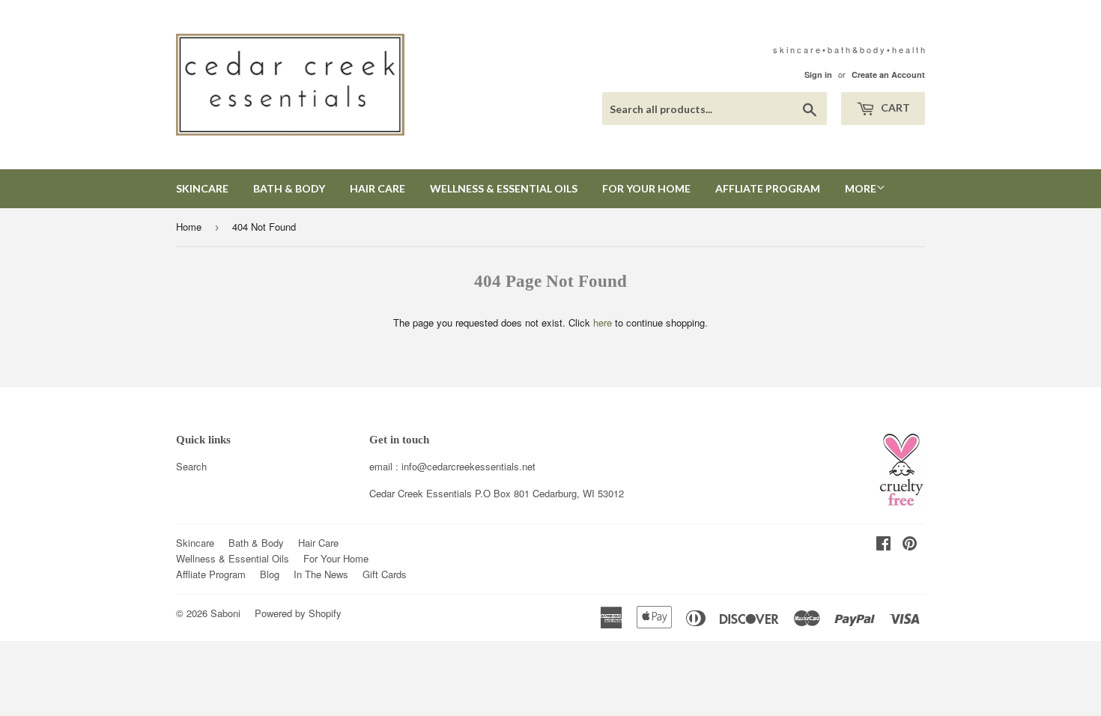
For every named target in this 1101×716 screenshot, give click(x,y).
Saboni (225, 613)
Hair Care (377, 188)
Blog (269, 574)
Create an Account (888, 74)
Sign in (818, 74)
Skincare (202, 188)
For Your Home (646, 188)
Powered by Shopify (298, 613)
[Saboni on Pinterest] (910, 545)
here (602, 322)
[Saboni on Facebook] (883, 545)
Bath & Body (289, 188)
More (860, 188)
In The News (321, 574)
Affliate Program (767, 188)
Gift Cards (385, 574)
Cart (894, 107)
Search (191, 466)
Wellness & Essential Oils (503, 188)
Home (188, 226)
